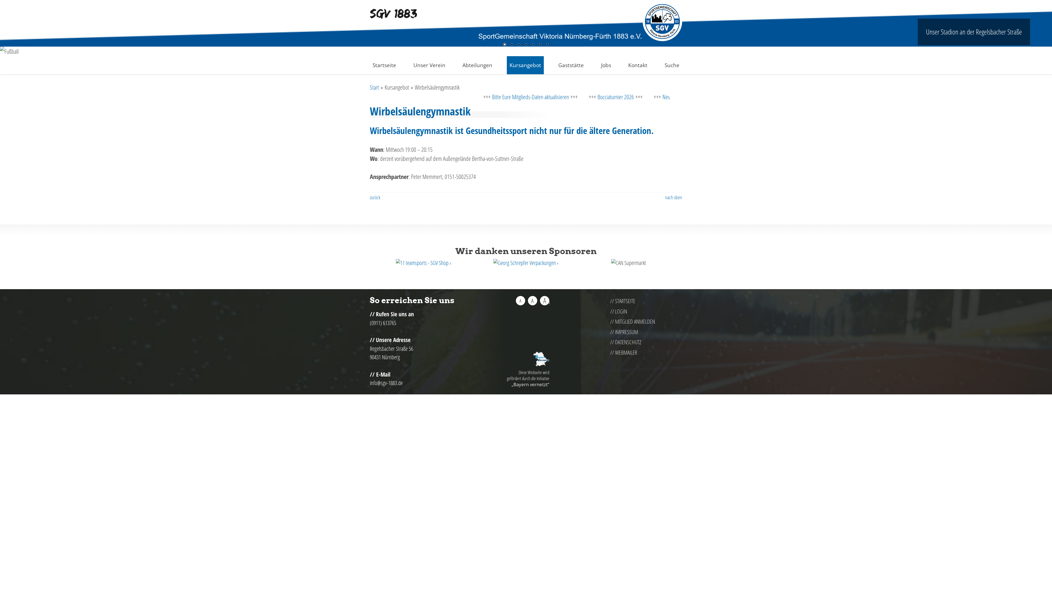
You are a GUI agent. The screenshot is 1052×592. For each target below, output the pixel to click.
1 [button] (505, 45)
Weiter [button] (1044, 55)
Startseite (384, 65)
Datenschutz (628, 342)
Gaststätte (571, 65)
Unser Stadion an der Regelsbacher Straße (974, 32)
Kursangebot (525, 65)
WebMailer (626, 352)
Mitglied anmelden (635, 321)
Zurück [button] (8, 55)
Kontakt (637, 65)
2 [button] (512, 45)
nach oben (673, 197)
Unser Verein (429, 65)
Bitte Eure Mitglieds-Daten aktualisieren (498, 97)
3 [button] (519, 45)
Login (621, 311)
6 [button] (540, 45)
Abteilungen (477, 65)
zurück (375, 197)
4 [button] (526, 45)
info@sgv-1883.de (386, 383)
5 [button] (533, 45)
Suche (672, 65)
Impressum (626, 332)
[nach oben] (546, 303)
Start (374, 87)
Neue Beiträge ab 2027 (653, 97)
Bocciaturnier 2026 (584, 97)
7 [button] (547, 45)
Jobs (606, 65)
